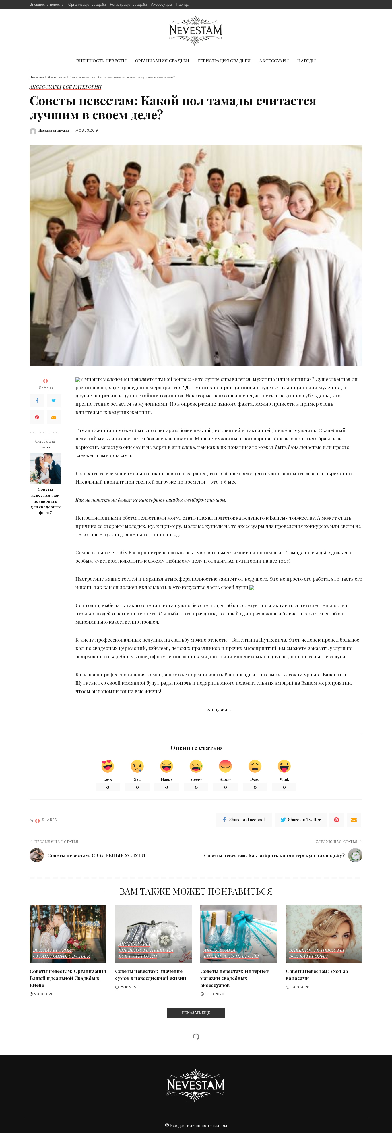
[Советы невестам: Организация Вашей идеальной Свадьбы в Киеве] (68, 934)
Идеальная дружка (54, 130)
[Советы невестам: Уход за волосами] (324, 934)
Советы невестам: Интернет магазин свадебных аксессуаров (234, 978)
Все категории (82, 87)
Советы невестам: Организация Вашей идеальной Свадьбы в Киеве (68, 978)
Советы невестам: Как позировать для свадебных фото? (45, 501)
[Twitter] (54, 400)
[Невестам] (196, 31)
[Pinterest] (37, 417)
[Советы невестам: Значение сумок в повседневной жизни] (153, 934)
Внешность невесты (146, 950)
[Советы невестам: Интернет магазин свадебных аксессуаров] (238, 934)
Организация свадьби (61, 956)
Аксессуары (45, 87)
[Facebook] (37, 400)
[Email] (54, 417)
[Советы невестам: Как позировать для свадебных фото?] (45, 468)
